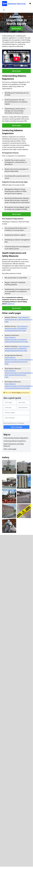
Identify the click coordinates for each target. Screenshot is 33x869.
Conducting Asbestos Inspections (15, 441)
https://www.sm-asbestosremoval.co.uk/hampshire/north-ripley (19, 319)
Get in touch (16, 28)
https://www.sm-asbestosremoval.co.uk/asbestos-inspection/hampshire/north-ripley (16, 339)
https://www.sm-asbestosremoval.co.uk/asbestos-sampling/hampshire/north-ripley (17, 348)
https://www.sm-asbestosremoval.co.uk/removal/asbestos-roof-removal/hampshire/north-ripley (19, 386)
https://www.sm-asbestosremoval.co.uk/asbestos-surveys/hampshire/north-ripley (16, 328)
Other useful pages (10, 449)
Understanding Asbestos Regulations (16, 438)
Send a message (16, 427)
